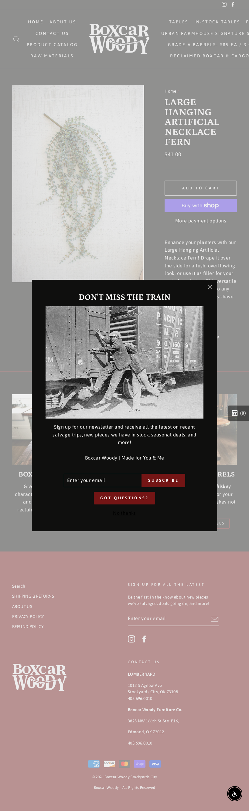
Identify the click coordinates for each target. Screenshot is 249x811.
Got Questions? (124, 498)
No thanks (124, 513)
